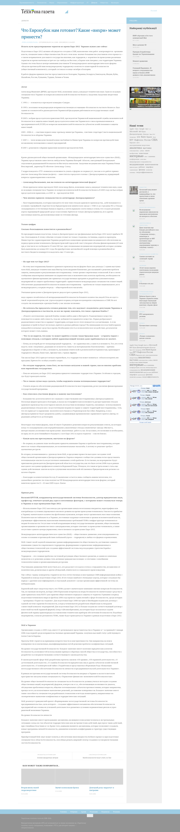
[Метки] (154, 182)
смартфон (149, 167)
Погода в (145, 409)
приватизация (134, 167)
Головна (63, 812)
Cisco (136, 129)
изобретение (134, 153)
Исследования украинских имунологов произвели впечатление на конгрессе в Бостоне (148, 213)
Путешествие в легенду (148, 325)
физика (142, 169)
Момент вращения (140, 61)
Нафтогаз (138, 140)
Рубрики (73, 812)
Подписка (105, 812)
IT (87, 2)
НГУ (131, 140)
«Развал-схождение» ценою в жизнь (147, 337)
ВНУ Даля (142, 132)
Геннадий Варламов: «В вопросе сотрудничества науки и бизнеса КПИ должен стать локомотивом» (144, 71)
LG (150, 129)
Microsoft (134, 131)
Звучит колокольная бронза (67, 787)
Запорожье (133, 137)
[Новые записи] (134, 182)
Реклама (116, 812)
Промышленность (27, 2)
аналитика (136, 147)
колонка (151, 156)
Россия (147, 140)
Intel (146, 129)
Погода (132, 385)
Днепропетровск (136, 134)
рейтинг (142, 167)
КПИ (138, 137)
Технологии (41, 2)
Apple (132, 129)
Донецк (146, 134)
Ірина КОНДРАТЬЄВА (30, 42)
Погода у (145, 388)
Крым (149, 137)
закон (147, 151)
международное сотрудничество (140, 162)
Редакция (94, 812)
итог (146, 156)
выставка (147, 148)
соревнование (134, 170)
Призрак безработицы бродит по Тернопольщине (143, 53)
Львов (154, 137)
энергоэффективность (144, 172)
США (155, 139)
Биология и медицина (147, 207)
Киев (143, 137)
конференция (134, 159)
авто (138, 143)
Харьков (133, 143)
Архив (83, 812)
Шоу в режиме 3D (139, 45)
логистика (143, 159)
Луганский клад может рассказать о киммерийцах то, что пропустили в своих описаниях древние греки (148, 195)
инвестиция (143, 153)
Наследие (115, 2)
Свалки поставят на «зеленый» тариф (146, 257)
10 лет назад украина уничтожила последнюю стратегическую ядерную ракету (149, 271)
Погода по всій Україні (145, 422)
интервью (137, 156)
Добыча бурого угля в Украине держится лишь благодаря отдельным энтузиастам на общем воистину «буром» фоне (148, 300)
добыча (142, 150)
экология (149, 170)
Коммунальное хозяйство (148, 254)
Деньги (94, 2)
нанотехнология (151, 164)
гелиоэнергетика (134, 150)
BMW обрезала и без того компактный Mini (143, 37)
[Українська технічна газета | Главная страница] (44, 11)
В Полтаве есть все (146, 283)
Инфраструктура (77, 2)
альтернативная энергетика (140, 145)
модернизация (137, 164)
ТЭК (140, 281)
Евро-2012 (152, 134)
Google (141, 129)
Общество (104, 2)
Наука (51, 2)
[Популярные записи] (144, 182)
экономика (132, 172)
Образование (62, 2)
